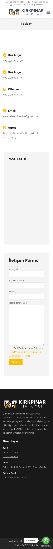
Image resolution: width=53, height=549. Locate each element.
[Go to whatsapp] (46, 540)
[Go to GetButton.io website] (46, 546)
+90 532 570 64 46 (39, 2)
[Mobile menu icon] (48, 12)
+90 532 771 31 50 (17, 2)
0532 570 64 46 (10, 456)
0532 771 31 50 (10, 452)
